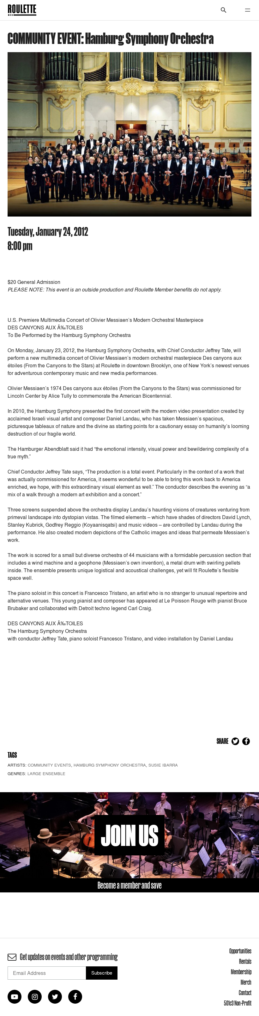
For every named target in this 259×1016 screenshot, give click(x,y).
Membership (241, 972)
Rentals (245, 961)
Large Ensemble (46, 773)
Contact (245, 992)
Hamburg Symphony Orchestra (110, 765)
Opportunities (240, 951)
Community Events (49, 765)
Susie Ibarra (163, 765)
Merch (246, 982)
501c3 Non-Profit (237, 1003)
